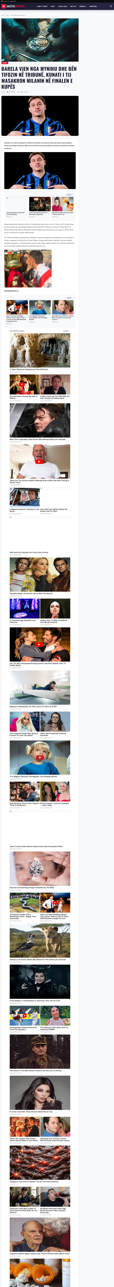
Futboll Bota (62, 6)
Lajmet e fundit (42, 6)
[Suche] (111, 6)
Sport (53, 6)
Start (2, 15)
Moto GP (73, 6)
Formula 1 (82, 6)
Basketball (93, 6)
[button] (40, 40)
